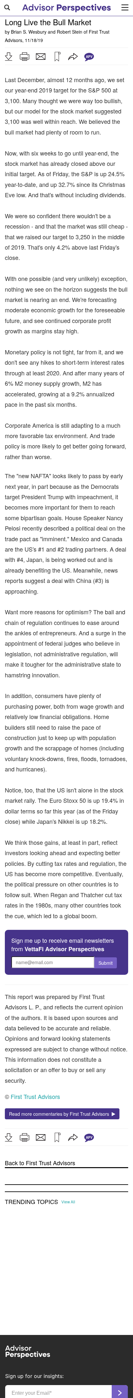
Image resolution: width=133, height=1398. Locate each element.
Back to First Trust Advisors (40, 1163)
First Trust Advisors (35, 1096)
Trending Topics (31, 1202)
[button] (8, 56)
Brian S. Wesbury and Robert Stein (46, 31)
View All (68, 1201)
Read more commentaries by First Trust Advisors (60, 1114)
